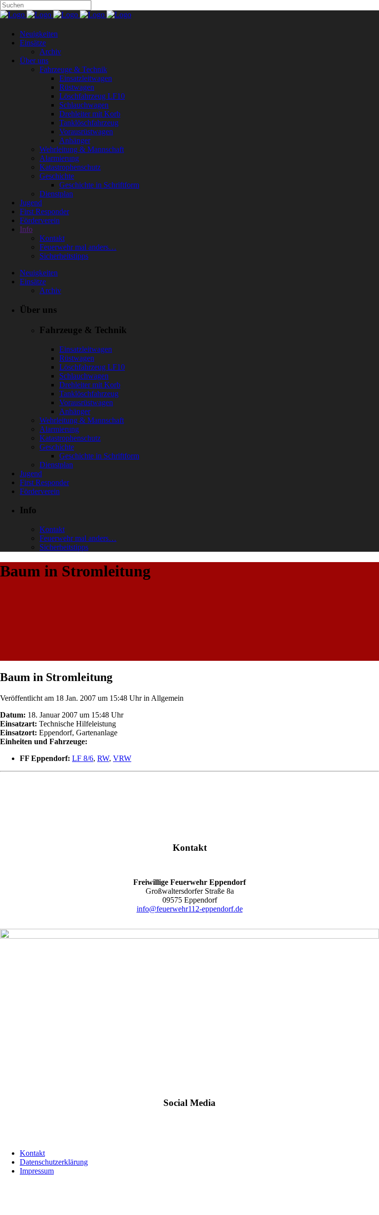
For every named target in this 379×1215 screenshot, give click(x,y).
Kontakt (32, 1153)
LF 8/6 (82, 758)
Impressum (37, 1171)
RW (103, 758)
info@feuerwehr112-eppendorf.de (190, 909)
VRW (122, 758)
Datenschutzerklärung (54, 1162)
